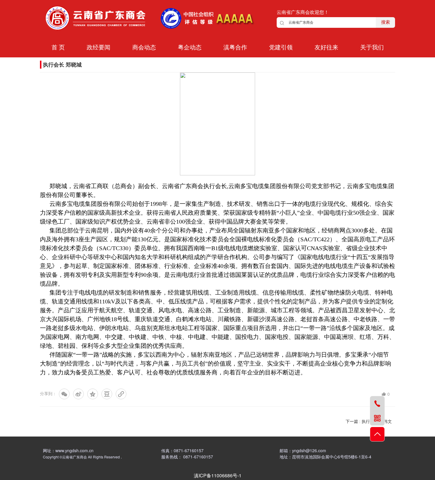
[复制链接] (121, 394)
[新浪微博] (78, 394)
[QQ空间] (92, 394)
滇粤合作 (235, 47)
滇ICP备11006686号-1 (217, 475)
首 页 (58, 47)
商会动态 (144, 47)
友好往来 (326, 47)
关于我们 (372, 47)
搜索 (385, 22)
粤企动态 (190, 47)
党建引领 (281, 47)
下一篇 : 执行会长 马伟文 (369, 421)
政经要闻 (98, 47)
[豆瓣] (107, 394)
